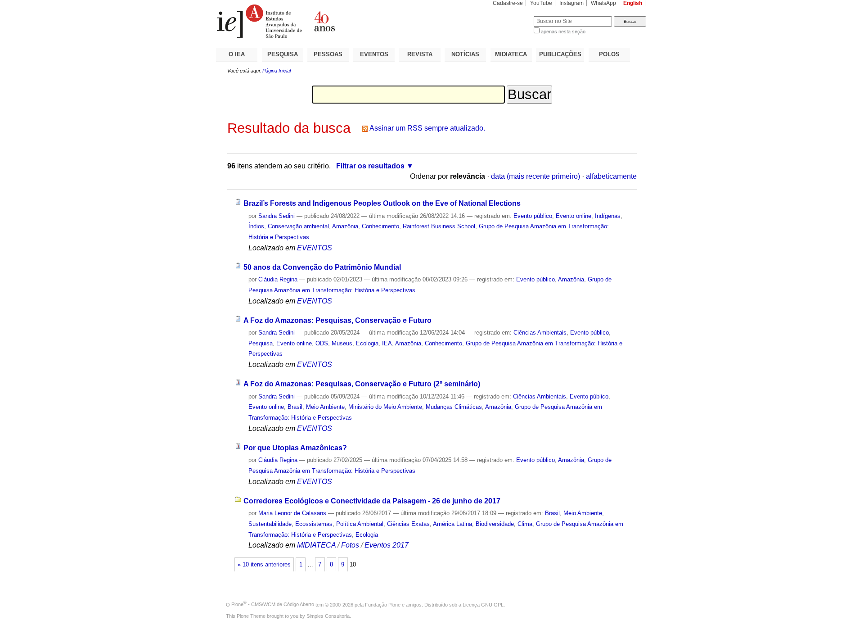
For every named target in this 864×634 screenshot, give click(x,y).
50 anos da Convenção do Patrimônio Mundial (322, 267)
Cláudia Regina (277, 279)
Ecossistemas (314, 524)
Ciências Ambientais (540, 332)
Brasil (295, 406)
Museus (342, 343)
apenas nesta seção (563, 31)
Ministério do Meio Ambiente (385, 406)
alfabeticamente (611, 176)
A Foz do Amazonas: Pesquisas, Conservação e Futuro (337, 320)
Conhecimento (380, 226)
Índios (256, 226)
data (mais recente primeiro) (535, 176)
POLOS (609, 54)
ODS (321, 343)
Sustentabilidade (270, 524)
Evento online (573, 216)
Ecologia (367, 343)
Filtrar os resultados (370, 166)
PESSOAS (328, 54)
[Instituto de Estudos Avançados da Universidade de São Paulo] (324, 21)
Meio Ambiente (325, 406)
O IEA (237, 54)
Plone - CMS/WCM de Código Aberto (272, 604)
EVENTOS (374, 54)
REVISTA (419, 54)
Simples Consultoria (328, 616)
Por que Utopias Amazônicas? (295, 448)
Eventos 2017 (386, 545)
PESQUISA (282, 54)
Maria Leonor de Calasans (292, 513)
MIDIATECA (511, 54)
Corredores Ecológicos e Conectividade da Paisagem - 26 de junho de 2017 (371, 501)
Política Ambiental (359, 524)
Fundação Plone (382, 604)
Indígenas (608, 216)
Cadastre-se (508, 3)
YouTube (541, 3)
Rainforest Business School (439, 226)
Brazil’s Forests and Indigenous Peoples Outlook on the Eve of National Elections (382, 203)
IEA (387, 343)
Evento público (532, 216)
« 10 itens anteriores (264, 565)
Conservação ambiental (298, 226)
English (632, 3)
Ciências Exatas (408, 524)
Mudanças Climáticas (454, 406)
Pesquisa (260, 343)
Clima (525, 524)
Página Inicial (276, 70)
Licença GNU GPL (483, 604)
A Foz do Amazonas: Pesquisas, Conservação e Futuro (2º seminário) (361, 384)
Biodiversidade (495, 524)
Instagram (571, 3)
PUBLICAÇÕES (560, 54)
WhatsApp (603, 3)
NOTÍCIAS (465, 54)
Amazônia (345, 226)
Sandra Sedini (276, 216)
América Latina (452, 524)
